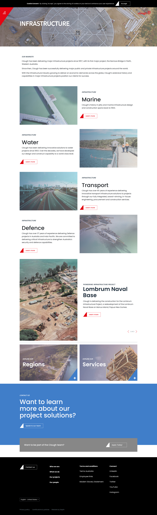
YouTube (114, 487)
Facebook (114, 476)
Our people (54, 482)
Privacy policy (25, 510)
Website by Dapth (58, 510)
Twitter (112, 481)
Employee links (86, 476)
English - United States (29, 499)
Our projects (55, 477)
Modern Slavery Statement (91, 481)
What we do (54, 472)
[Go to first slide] (136, 331)
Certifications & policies (40, 510)
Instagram (114, 492)
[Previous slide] (128, 331)
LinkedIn (113, 471)
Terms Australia (87, 471)
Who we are (54, 466)
